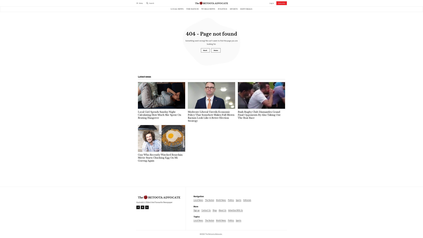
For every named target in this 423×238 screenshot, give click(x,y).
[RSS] (147, 207)
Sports (238, 220)
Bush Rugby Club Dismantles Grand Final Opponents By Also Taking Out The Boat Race (259, 115)
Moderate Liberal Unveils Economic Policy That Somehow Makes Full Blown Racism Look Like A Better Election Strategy (211, 116)
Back (205, 50)
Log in (272, 3)
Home (216, 50)
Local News (198, 220)
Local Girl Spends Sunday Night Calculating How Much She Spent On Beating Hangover (159, 115)
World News (221, 220)
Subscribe (281, 3)
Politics (231, 220)
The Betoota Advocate (213, 234)
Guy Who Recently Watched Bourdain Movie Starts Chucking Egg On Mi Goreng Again (160, 157)
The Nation (209, 220)
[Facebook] (138, 207)
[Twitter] (142, 207)
